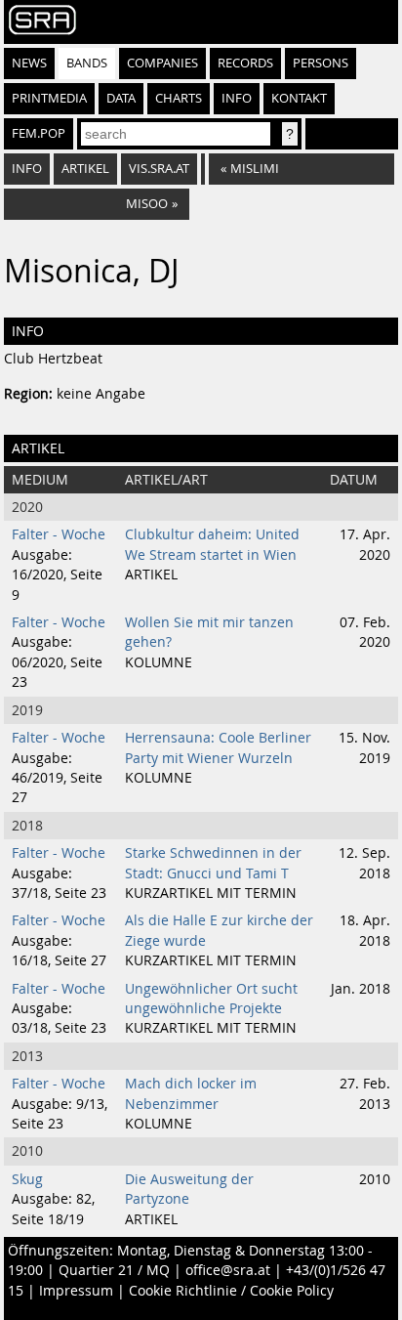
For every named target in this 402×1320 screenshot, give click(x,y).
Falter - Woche (58, 534)
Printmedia (49, 98)
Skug (27, 1179)
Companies (162, 63)
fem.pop (38, 133)
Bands (86, 63)
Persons (320, 63)
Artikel (85, 168)
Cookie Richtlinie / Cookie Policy (231, 1290)
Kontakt (299, 98)
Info (236, 98)
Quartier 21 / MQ (114, 1270)
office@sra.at (227, 1270)
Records (245, 63)
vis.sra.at (159, 168)
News (29, 63)
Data (121, 98)
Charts (178, 98)
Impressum (76, 1290)
